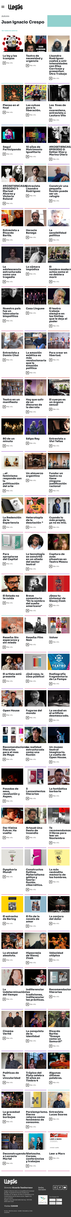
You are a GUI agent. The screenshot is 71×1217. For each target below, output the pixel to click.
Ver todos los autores (9, 30)
